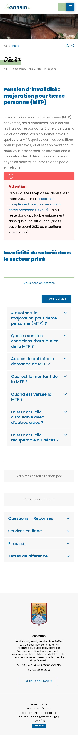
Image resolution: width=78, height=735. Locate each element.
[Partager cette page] (72, 45)
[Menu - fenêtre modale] (70, 7)
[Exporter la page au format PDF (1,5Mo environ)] (67, 45)
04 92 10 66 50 (41, 670)
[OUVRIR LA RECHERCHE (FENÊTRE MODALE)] (62, 7)
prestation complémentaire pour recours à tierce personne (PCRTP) (35, 204)
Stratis (39, 725)
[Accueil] (5, 46)
